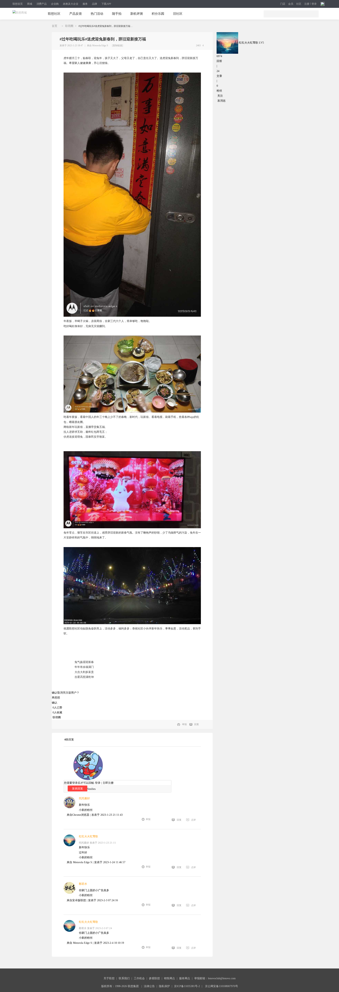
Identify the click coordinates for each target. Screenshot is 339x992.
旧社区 (177, 13)
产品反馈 (75, 13)
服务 (85, 3)
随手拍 (116, 13)
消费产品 (41, 3)
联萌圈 (69, 26)
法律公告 (149, 986)
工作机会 (139, 978)
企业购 (55, 3)
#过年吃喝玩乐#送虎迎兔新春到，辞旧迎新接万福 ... (105, 26)
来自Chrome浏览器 (78, 814)
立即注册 (108, 782)
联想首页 (18, 3)
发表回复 (77, 788)
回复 (196, 724)
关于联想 (109, 978)
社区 (298, 4)
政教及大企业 (70, 3)
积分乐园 (158, 13)
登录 (314, 4)
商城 (29, 3)
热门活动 (97, 13)
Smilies (91, 788)
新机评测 (136, 13)
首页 (54, 26)
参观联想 (154, 978)
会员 (290, 4)
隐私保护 (164, 986)
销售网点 (169, 978)
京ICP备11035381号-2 (187, 986)
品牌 (94, 3)
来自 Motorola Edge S (97, 45)
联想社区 (54, 13)
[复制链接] (117, 45)
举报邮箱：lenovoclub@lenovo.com (215, 978)
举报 (184, 724)
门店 (282, 4)
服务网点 (184, 978)
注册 (306, 4)
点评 (193, 819)
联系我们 (124, 978)
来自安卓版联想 (76, 900)
